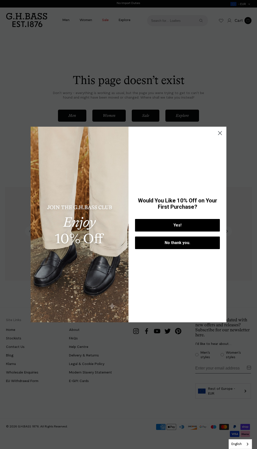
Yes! (177, 225)
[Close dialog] (220, 133)
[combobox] (240, 444)
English (236, 444)
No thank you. (177, 242)
